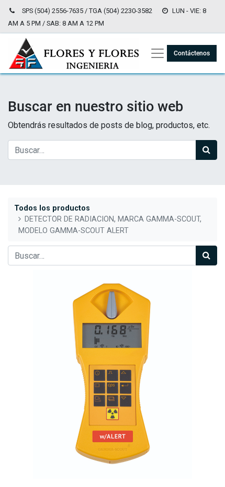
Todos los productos (52, 208)
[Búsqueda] (206, 150)
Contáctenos (192, 53)
